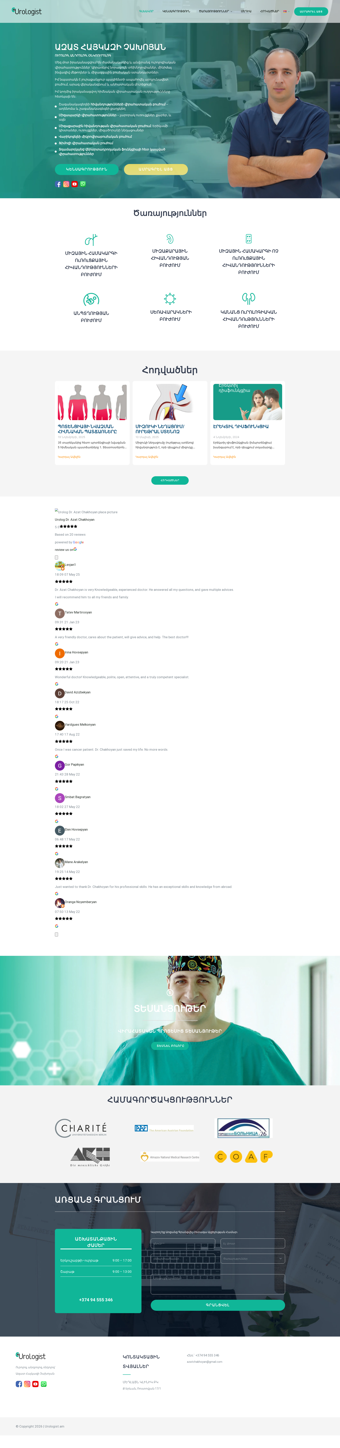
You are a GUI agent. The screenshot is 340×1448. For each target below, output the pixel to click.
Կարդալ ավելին (69, 456)
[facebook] (58, 184)
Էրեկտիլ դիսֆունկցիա (241, 426)
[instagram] (66, 184)
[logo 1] (31, 1354)
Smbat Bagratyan (78, 797)
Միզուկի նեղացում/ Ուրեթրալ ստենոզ (160, 429)
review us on (64, 550)
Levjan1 (70, 565)
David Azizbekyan (78, 692)
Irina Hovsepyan (76, 652)
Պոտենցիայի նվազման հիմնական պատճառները (87, 429)
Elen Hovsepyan (76, 829)
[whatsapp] (83, 184)
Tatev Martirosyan (78, 612)
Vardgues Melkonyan (80, 724)
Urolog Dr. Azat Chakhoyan (74, 520)
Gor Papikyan (74, 764)
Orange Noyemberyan (81, 902)
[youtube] (74, 184)
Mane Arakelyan (76, 862)
